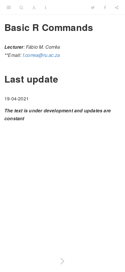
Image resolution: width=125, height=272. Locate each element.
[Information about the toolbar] (45, 7)
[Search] (21, 7)
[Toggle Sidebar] (8, 7)
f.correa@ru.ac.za (41, 55)
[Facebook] (104, 7)
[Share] (116, 7)
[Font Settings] (34, 7)
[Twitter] (93, 7)
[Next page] (62, 260)
